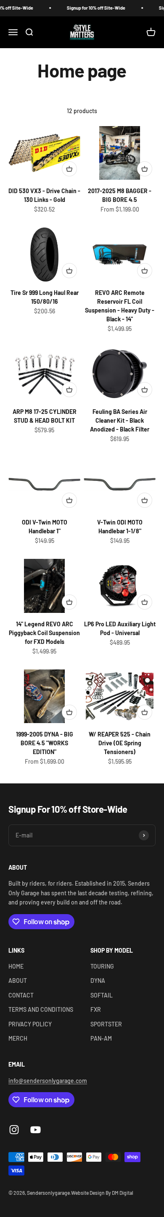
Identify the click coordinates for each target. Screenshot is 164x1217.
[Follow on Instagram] (14, 1129)
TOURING (102, 966)
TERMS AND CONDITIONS (40, 1009)
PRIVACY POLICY (30, 1024)
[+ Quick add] (69, 168)
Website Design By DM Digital (102, 1193)
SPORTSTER (106, 1024)
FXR (95, 1009)
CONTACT (21, 995)
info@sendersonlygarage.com (47, 1080)
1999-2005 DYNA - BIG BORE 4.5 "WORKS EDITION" (44, 743)
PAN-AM (101, 1038)
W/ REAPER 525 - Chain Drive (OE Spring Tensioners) (120, 743)
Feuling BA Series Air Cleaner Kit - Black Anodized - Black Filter (119, 420)
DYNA (97, 980)
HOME (16, 966)
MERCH (17, 1038)
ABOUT (17, 980)
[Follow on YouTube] (35, 1129)
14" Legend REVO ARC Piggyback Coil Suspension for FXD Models (44, 632)
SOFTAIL (101, 995)
